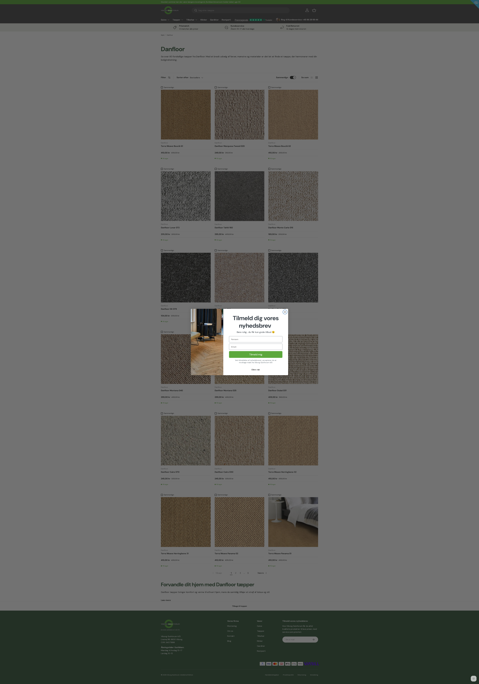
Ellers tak (256, 369)
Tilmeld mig (255, 354)
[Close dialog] (285, 312)
